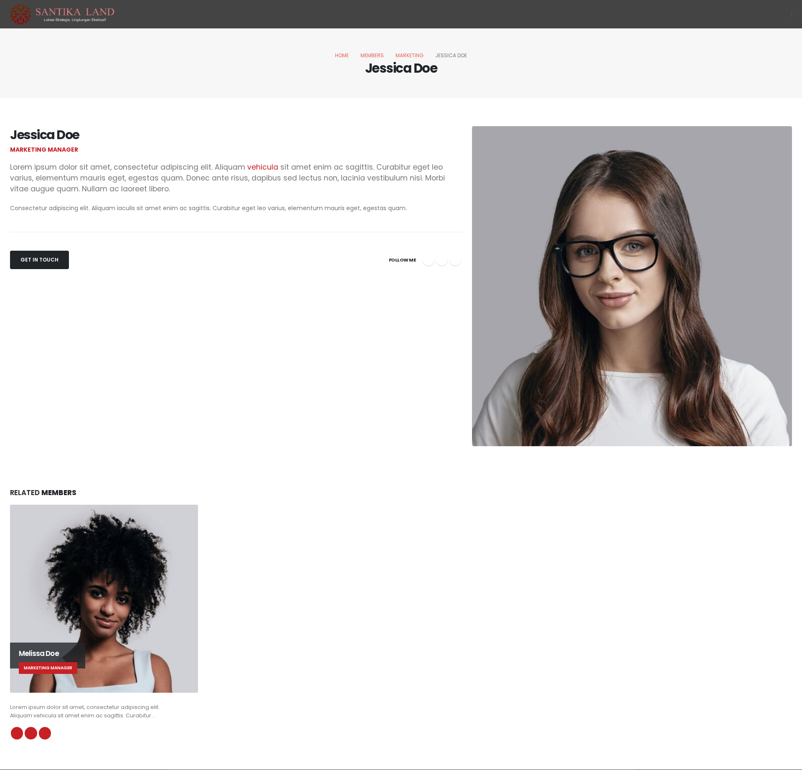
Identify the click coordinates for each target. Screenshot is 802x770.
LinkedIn (455, 260)
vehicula (262, 167)
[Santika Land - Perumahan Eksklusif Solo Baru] (62, 14)
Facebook (428, 260)
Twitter (442, 260)
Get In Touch (39, 259)
